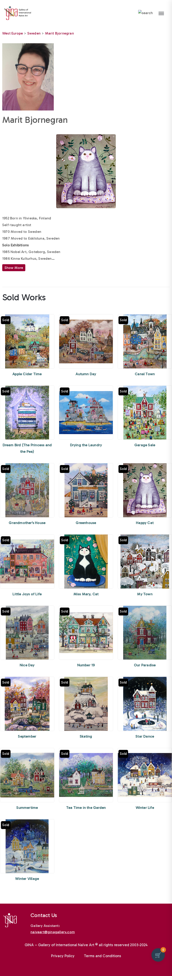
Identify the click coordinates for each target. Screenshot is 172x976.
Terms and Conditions (102, 956)
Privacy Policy (63, 956)
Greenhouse (86, 523)
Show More (13, 268)
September (27, 736)
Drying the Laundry (86, 445)
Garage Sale (144, 445)
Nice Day (27, 665)
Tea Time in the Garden (86, 807)
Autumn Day (86, 374)
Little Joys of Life (27, 594)
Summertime (27, 807)
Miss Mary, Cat (86, 594)
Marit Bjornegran (59, 33)
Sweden (34, 33)
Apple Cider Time (27, 374)
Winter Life (145, 807)
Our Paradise (145, 665)
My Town (144, 594)
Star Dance (144, 736)
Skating (86, 736)
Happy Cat (145, 523)
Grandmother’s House (27, 523)
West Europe (12, 33)
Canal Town (145, 374)
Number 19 (86, 665)
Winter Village (27, 878)
